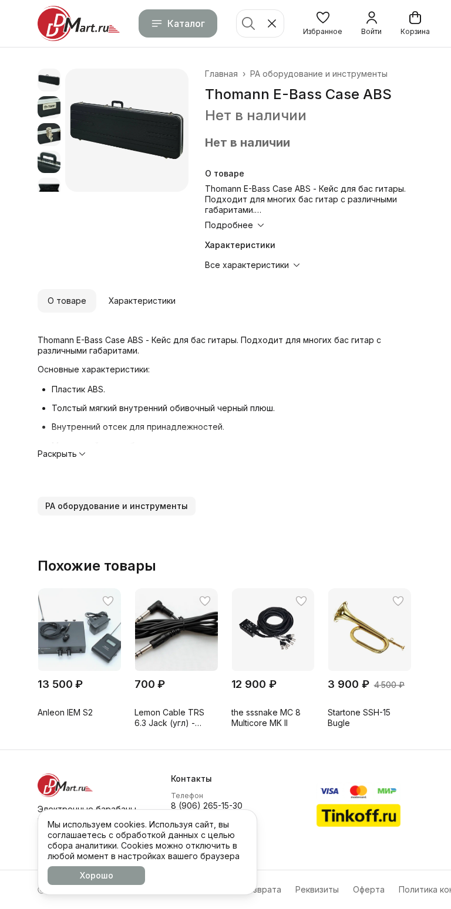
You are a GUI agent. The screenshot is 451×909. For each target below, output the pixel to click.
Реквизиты (317, 889)
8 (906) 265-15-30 (207, 805)
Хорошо (96, 875)
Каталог (186, 23)
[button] (322, 23)
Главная (221, 74)
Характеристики (142, 301)
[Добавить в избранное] (108, 601)
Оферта (369, 889)
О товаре (67, 301)
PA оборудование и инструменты (319, 74)
